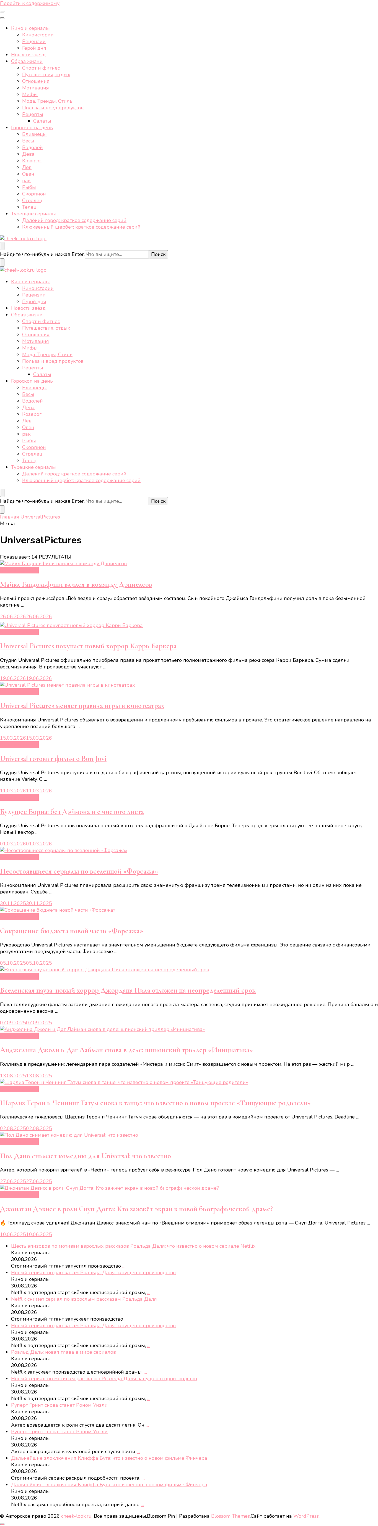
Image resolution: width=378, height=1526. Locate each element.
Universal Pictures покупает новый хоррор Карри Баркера (88, 645)
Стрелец (32, 200)
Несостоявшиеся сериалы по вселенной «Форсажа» (79, 871)
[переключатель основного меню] (2, 11)
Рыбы (29, 187)
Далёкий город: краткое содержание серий (74, 220)
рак (26, 180)
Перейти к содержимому (29, 3)
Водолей (32, 147)
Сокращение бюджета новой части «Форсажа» (71, 930)
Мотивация (35, 87)
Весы (28, 140)
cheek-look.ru (76, 1516)
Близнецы (34, 134)
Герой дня (34, 48)
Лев (27, 167)
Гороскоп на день (32, 127)
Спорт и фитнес (41, 68)
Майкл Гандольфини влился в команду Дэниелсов (76, 584)
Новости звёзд (28, 54)
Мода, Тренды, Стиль (47, 101)
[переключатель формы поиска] (2, 246)
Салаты (42, 121)
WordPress (306, 1516)
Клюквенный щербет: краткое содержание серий (81, 227)
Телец (29, 207)
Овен (28, 174)
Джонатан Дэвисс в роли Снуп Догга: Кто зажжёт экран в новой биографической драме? (136, 1208)
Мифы (30, 94)
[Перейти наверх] (2, 1524)
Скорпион (34, 194)
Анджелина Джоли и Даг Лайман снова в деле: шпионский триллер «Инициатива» (126, 1049)
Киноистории (38, 34)
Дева (28, 154)
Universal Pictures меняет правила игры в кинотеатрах (82, 705)
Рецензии (34, 41)
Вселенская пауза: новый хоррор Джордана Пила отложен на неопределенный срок (128, 990)
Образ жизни (27, 61)
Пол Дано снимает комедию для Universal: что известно (85, 1155)
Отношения (36, 81)
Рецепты (32, 114)
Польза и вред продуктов (53, 107)
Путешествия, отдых (46, 74)
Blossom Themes (230, 1516)
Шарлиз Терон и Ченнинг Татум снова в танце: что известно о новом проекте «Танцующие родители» (155, 1102)
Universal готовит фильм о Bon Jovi (53, 758)
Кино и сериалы (30, 28)
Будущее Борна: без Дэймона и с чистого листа (72, 811)
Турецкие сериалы (33, 213)
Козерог (32, 160)
